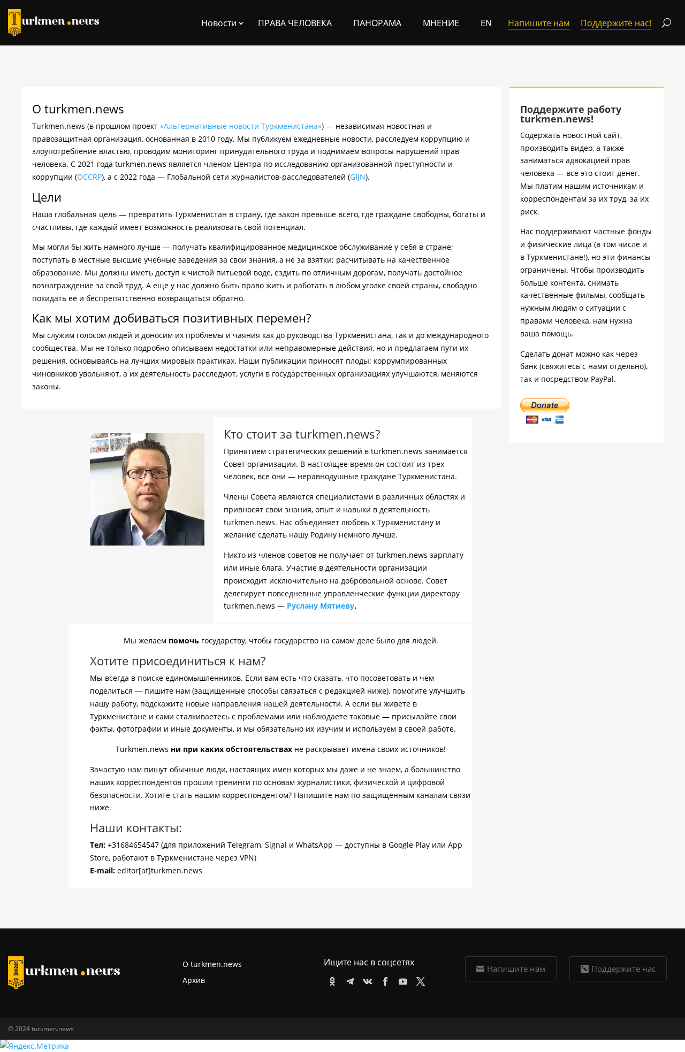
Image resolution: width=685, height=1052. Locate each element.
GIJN (358, 177)
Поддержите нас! (616, 23)
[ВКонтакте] (365, 979)
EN (486, 23)
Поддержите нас (623, 968)
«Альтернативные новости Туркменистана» (241, 126)
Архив (193, 980)
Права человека (295, 23)
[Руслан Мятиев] (147, 542)
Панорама (377, 23)
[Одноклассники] (330, 979)
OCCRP (89, 177)
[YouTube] (401, 979)
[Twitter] (418, 979)
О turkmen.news (212, 964)
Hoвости (219, 23)
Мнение (441, 23)
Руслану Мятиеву (320, 606)
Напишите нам (516, 968)
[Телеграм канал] (348, 979)
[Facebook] (383, 979)
